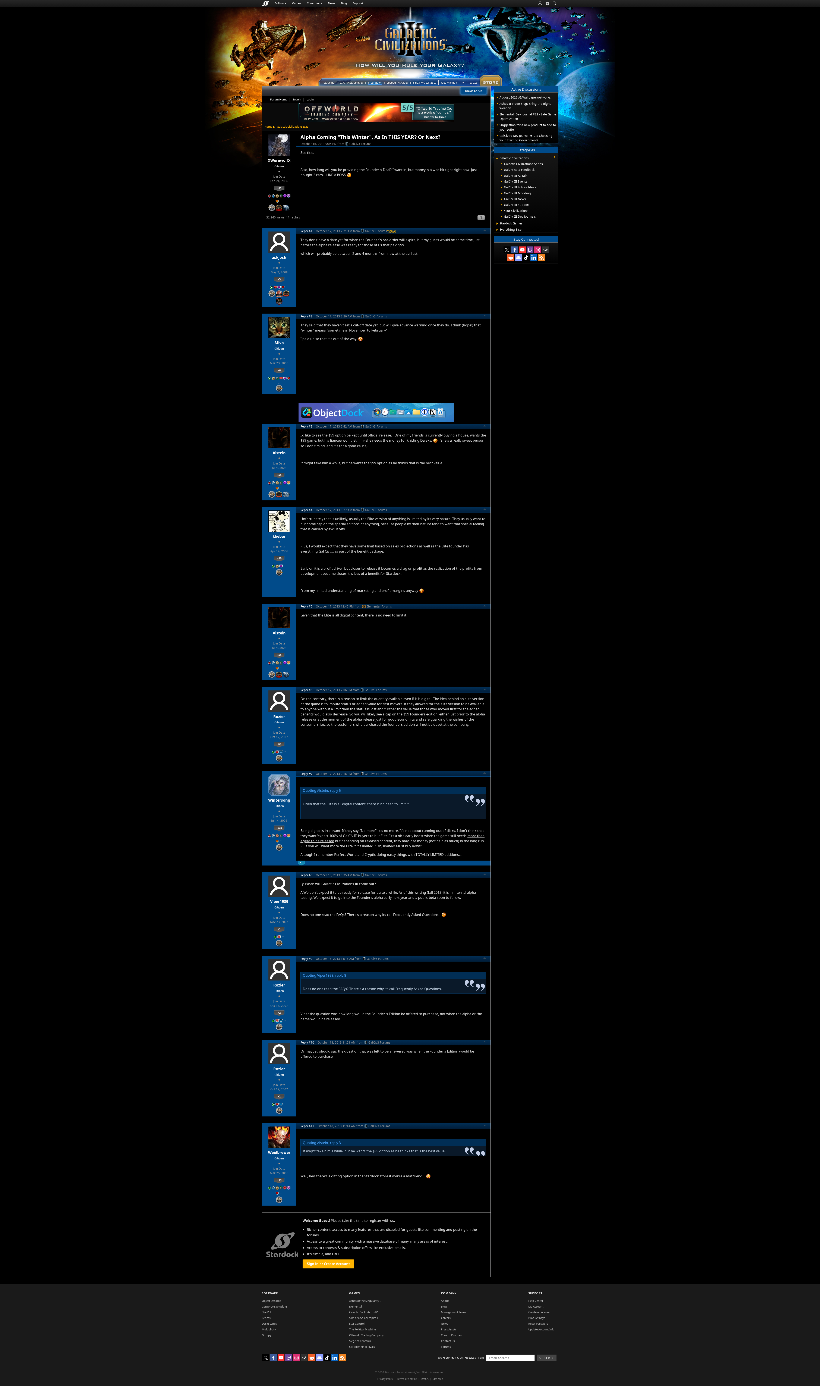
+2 (279, 744)
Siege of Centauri (360, 1341)
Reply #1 (306, 231)
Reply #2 (306, 316)
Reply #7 (306, 774)
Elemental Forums (379, 606)
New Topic (473, 91)
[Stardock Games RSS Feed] (541, 257)
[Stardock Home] (265, 3)
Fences (266, 1318)
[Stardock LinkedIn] (534, 257)
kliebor (279, 536)
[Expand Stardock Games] (497, 224)
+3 (279, 279)
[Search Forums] (554, 3)
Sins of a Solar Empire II (364, 1318)
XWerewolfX (279, 160)
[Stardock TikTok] (526, 257)
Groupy (266, 1335)
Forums (446, 1347)
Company (449, 1293)
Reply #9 (306, 959)
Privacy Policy (385, 1379)
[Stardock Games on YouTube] (522, 250)
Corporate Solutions (274, 1306)
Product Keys (536, 1318)
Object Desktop (271, 1301)
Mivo (279, 342)
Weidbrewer (279, 1152)
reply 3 (335, 1142)
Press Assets (449, 1329)
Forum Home (278, 99)
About (445, 1301)
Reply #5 (306, 606)
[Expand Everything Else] (497, 230)
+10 (279, 558)
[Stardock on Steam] (545, 250)
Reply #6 (306, 690)
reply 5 (335, 790)
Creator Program (452, 1335)
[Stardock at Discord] (518, 257)
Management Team (453, 1312)
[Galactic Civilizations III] (410, 44)
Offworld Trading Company (366, 1335)
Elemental (355, 1306)
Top (484, 230)
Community (314, 3)
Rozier (279, 716)
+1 (279, 929)
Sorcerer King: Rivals (362, 1347)
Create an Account (540, 1312)
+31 (279, 188)
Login (310, 99)
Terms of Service (407, 1379)
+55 (279, 475)
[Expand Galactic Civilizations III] (497, 158)
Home (268, 126)
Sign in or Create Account (328, 1263)
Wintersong (279, 800)
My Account (535, 1306)
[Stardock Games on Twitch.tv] (530, 250)
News (331, 3)
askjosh (279, 257)
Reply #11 (307, 1126)
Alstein (279, 452)
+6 (279, 370)
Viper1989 (279, 901)
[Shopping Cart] (547, 3)
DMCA (425, 1379)
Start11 (266, 1312)
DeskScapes (269, 1324)
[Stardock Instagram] (538, 250)
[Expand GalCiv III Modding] (501, 193)
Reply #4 (306, 510)
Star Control (357, 1324)
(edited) (391, 231)
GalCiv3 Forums (360, 144)
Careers (446, 1318)
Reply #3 (306, 426)
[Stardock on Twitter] (507, 250)
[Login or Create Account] (540, 3)
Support (358, 3)
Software (280, 3)
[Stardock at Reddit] (511, 257)
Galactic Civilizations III (291, 126)
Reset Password (538, 1324)
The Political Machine (362, 1329)
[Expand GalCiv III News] (501, 199)
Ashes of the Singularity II (365, 1301)
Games (296, 3)
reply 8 (340, 975)
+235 (279, 828)
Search (297, 99)
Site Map (438, 1379)
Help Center (535, 1301)
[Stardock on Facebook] (514, 250)
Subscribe (546, 1358)
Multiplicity (269, 1329)
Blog (344, 3)
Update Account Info (541, 1329)
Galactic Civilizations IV (363, 1312)
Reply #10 (307, 1042)
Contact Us (448, 1341)
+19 (279, 1180)
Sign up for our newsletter (460, 1358)
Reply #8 (306, 875)
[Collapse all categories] (554, 157)
